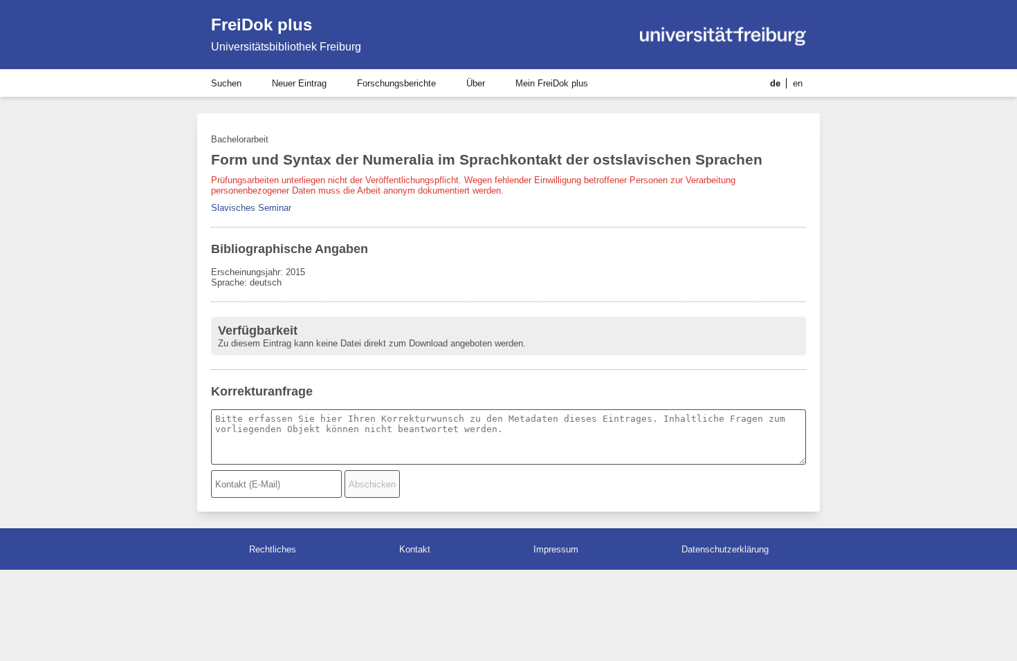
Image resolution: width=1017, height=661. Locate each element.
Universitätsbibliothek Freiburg (286, 47)
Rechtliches (272, 549)
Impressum (555, 549)
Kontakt (414, 549)
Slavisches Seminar (251, 208)
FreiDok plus (261, 24)
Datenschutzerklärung (725, 549)
